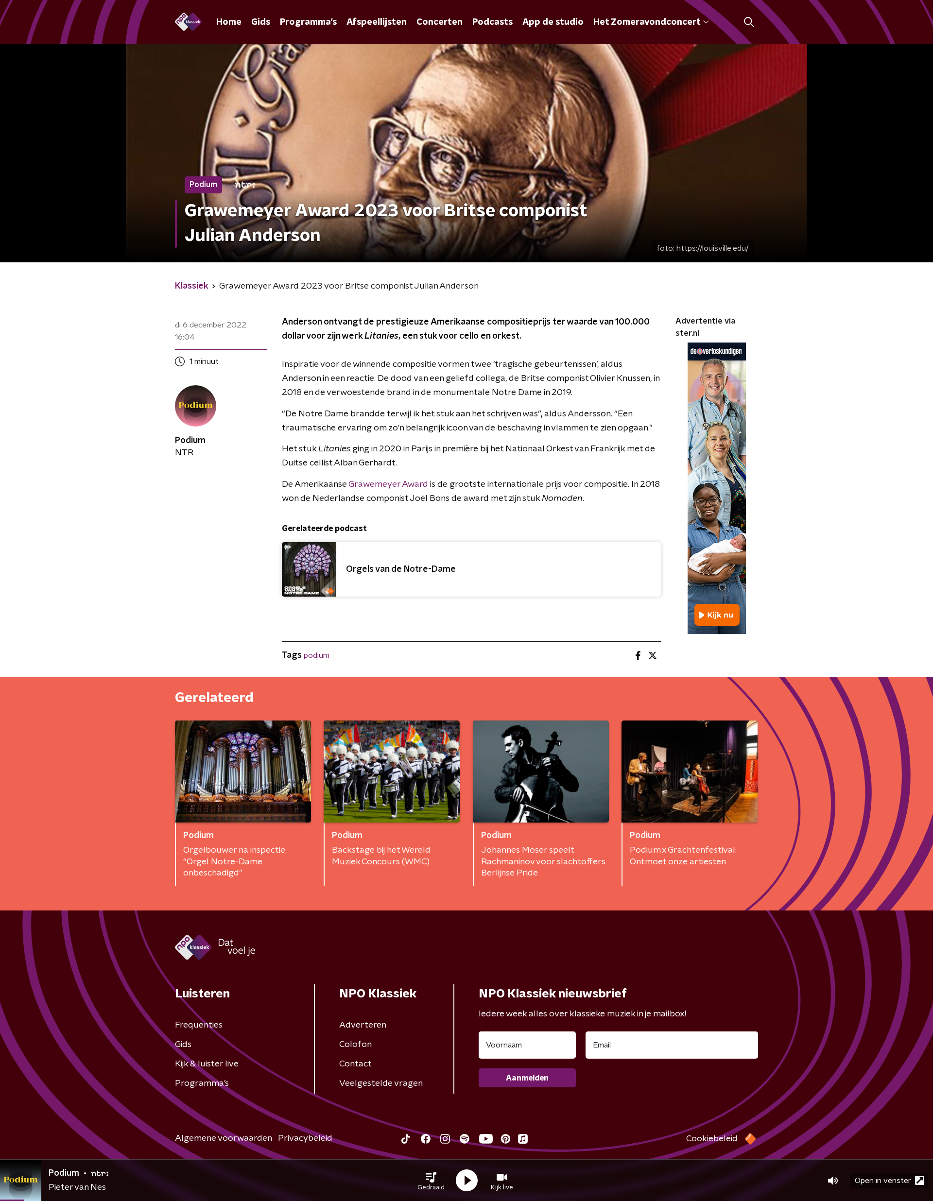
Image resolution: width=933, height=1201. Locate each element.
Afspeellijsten (376, 22)
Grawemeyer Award (388, 484)
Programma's (308, 22)
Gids (260, 22)
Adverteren (362, 1025)
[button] (431, 1180)
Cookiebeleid (712, 1138)
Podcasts (492, 22)
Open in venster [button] (883, 1180)
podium (316, 655)
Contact (355, 1064)
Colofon (355, 1044)
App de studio (553, 22)
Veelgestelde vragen (381, 1083)
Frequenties (199, 1025)
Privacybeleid (305, 1138)
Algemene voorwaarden (223, 1138)
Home (229, 22)
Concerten (439, 22)
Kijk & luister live (207, 1064)
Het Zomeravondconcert (646, 22)
